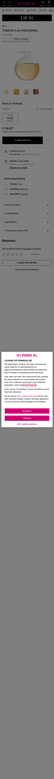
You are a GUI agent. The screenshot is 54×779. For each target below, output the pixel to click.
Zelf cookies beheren (27, 424)
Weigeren (27, 418)
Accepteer (27, 411)
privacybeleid (29, 385)
